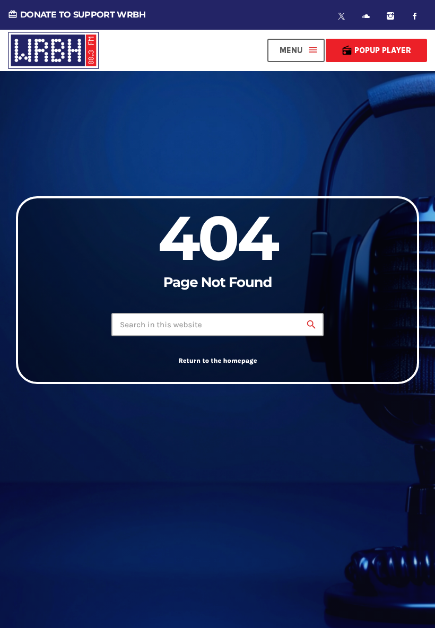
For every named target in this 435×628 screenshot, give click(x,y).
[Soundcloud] (366, 16)
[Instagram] (390, 16)
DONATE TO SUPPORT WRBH (76, 15)
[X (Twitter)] (341, 16)
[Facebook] (415, 16)
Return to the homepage (217, 361)
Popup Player (376, 50)
